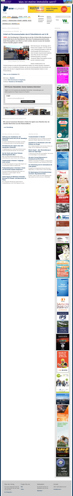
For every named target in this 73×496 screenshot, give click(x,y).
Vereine (20, 16)
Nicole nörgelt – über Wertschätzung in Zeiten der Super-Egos (40, 150)
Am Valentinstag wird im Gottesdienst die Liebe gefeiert (40, 165)
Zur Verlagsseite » (8, 492)
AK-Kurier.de (41, 18)
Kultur (25, 16)
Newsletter (40, 21)
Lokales (4, 20)
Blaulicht (12, 78)
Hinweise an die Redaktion (16, 81)
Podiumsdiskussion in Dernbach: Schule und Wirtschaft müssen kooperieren (13, 168)
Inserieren (49, 16)
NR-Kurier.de (41, 20)
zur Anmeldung (8, 127)
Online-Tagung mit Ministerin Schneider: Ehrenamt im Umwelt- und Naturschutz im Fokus (14, 178)
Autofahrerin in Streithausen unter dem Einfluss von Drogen (40, 143)
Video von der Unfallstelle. (10, 74)
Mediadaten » (40, 490)
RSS (22, 486)
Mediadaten (49, 18)
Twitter (22, 489)
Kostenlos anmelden (28, 101)
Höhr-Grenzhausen (13, 28)
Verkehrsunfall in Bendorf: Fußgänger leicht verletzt (13, 161)
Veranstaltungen (13, 20)
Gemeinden (24, 20)
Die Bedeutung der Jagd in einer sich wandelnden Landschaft (12, 146)
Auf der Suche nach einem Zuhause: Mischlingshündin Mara (12, 154)
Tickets (57, 20)
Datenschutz (49, 20)
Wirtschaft (15, 16)
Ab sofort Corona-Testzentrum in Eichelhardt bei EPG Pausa (38, 158)
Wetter (29, 20)
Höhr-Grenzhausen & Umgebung (16, 80)
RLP (29, 16)
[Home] (3, 12)
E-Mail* (8, 96)
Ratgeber (19, 20)
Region (4, 16)
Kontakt (48, 23)
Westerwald (6, 23)
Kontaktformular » (58, 489)
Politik (9, 16)
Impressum (49, 21)
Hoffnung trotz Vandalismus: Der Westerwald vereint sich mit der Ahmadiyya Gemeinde (14, 138)
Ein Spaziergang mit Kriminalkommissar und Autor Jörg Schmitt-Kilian (40, 173)
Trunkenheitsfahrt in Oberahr (37, 137)
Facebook (42, 16)
